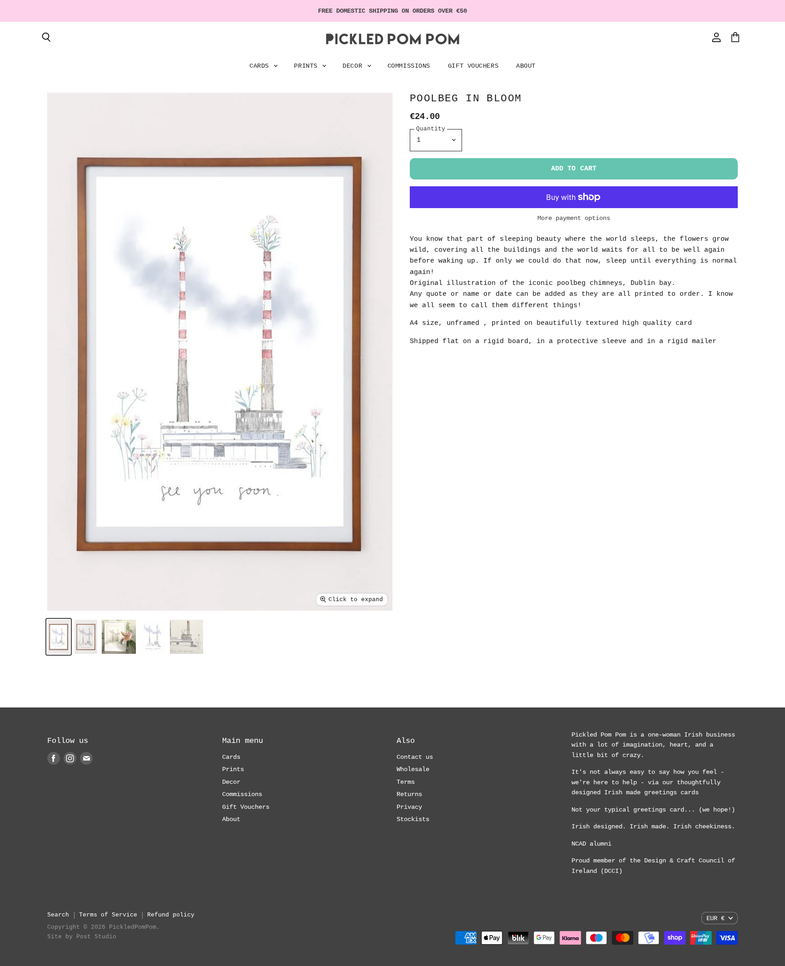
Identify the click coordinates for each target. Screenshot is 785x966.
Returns (409, 794)
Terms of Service (108, 914)
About (526, 66)
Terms (406, 782)
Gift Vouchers (473, 66)
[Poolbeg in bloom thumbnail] (58, 637)
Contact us (415, 757)
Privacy (409, 807)
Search (58, 914)
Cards (261, 66)
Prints (307, 66)
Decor (354, 66)
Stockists (413, 819)
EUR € (715, 918)
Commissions (409, 66)
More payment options (573, 218)
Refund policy (170, 914)
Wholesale (413, 769)
